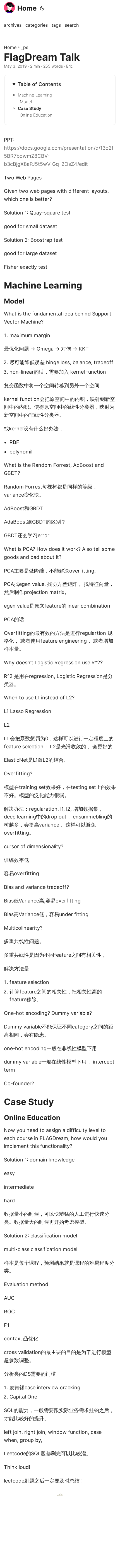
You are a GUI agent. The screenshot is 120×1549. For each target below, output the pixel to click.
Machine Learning (35, 95)
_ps (24, 47)
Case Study (29, 108)
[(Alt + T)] (42, 8)
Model (26, 101)
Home (27, 8)
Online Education (36, 115)
